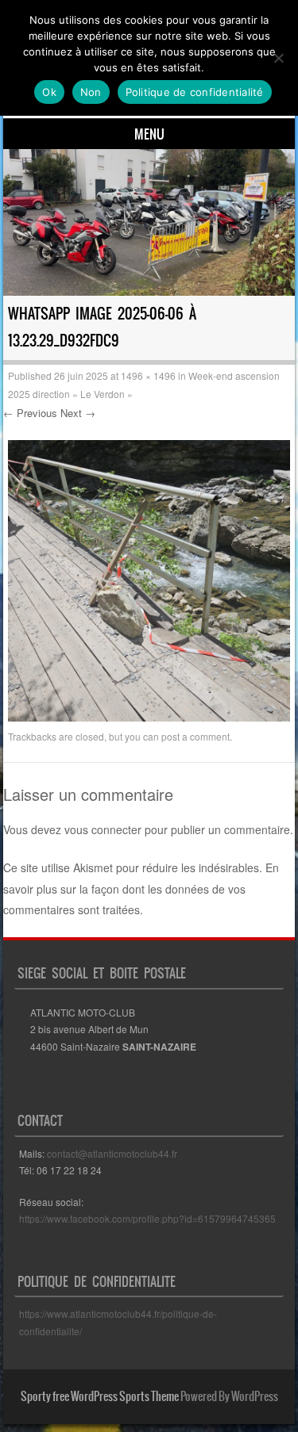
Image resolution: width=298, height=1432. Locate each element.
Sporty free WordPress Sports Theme (100, 1396)
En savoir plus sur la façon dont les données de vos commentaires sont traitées (141, 888)
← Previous (30, 412)
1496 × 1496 (148, 375)
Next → (77, 412)
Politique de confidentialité (195, 92)
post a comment (195, 736)
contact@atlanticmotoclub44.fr (112, 1153)
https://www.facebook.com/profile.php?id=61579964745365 (147, 1218)
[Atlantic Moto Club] (149, 222)
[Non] (278, 58)
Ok (49, 92)
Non (91, 92)
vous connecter (102, 829)
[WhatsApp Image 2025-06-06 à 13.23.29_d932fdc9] (149, 717)
